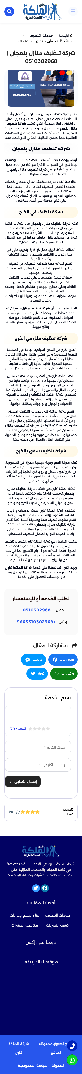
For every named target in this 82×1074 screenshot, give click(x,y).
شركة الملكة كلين (18, 568)
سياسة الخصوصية (32, 1065)
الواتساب (53, 577)
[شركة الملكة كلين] (42, 11)
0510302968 (37, 610)
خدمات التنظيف (57, 915)
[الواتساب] (72, 1060)
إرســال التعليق (25, 781)
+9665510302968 (36, 621)
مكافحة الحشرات (24, 925)
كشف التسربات (57, 925)
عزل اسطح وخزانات (24, 915)
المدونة (58, 1065)
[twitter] (36, 888)
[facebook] (45, 888)
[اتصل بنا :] (72, 1045)
